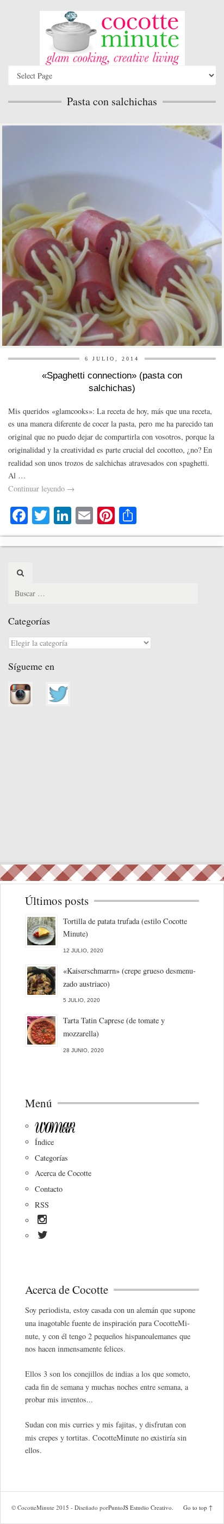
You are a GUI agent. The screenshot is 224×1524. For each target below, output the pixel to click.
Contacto (49, 1189)
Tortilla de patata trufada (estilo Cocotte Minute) (125, 927)
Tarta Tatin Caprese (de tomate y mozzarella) (114, 1027)
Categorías (51, 1158)
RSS (42, 1204)
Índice (44, 1142)
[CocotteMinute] (112, 38)
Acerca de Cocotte (63, 1173)
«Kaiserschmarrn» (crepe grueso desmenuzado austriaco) (129, 977)
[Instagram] (42, 1221)
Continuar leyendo (41, 488)
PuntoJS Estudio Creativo (140, 1507)
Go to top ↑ (198, 1507)
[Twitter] (43, 1236)
